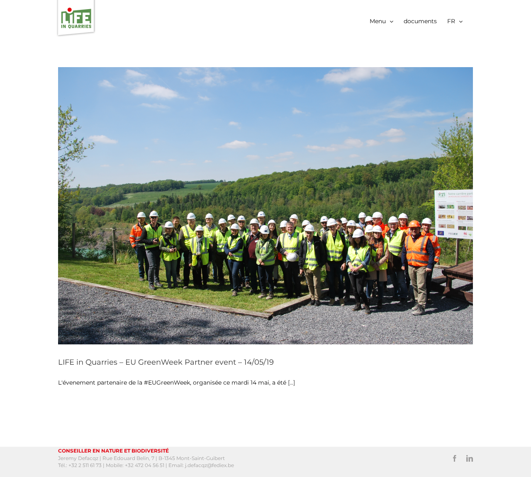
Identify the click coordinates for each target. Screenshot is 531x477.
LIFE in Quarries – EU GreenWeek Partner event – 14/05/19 (166, 362)
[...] (291, 382)
